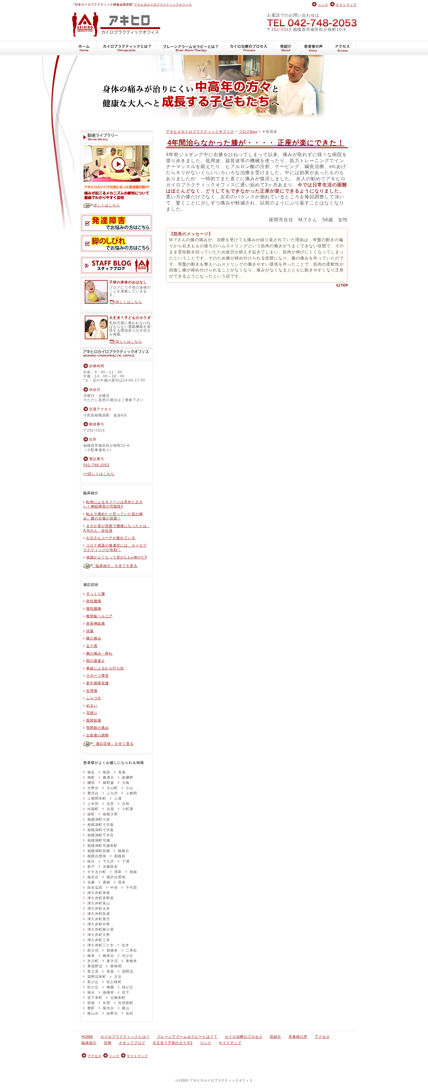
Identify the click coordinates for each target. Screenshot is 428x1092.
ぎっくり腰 (95, 594)
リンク (323, 4)
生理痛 (92, 691)
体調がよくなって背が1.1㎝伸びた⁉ (116, 557)
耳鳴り (92, 713)
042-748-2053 (312, 22)
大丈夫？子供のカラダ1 (173, 1043)
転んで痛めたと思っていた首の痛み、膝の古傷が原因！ (113, 516)
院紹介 (286, 48)
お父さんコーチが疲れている (110, 538)
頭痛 (90, 631)
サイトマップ (346, 4)
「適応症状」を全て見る (113, 744)
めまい (92, 706)
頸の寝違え (95, 661)
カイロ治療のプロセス (249, 48)
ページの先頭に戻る (341, 285)
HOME (84, 48)
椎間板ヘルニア (99, 616)
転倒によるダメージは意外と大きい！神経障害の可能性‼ (113, 504)
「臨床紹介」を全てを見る (114, 566)
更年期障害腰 (97, 683)
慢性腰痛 (93, 609)
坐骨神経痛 (95, 623)
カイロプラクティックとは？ (127, 48)
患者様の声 (313, 48)
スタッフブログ (116, 265)
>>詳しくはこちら (98, 474)
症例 (108, 1043)
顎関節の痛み (97, 728)
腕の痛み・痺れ (99, 653)
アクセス (342, 48)
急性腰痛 (93, 601)
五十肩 (92, 646)
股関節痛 (93, 720)
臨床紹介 (89, 1043)
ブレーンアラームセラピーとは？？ (190, 48)
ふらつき (93, 698)
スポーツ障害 (97, 676)
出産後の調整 (97, 735)
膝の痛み (93, 638)
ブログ (248, 132)
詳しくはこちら (106, 205)
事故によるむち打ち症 (105, 668)
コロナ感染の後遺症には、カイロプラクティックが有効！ (115, 547)
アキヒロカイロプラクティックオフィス (163, 4)
